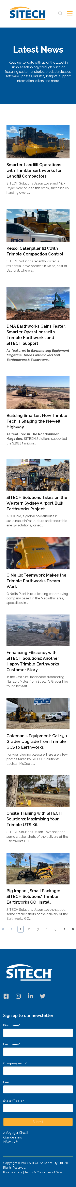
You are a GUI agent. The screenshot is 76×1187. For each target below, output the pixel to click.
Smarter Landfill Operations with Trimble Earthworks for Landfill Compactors (34, 170)
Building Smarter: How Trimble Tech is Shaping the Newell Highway (36, 421)
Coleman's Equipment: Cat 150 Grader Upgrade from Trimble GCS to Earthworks (36, 741)
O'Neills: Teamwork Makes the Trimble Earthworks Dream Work (36, 581)
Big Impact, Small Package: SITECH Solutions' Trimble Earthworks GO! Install (33, 896)
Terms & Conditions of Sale (43, 1172)
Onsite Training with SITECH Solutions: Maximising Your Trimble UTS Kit (34, 819)
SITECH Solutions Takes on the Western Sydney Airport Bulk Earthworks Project (36, 503)
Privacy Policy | (14, 1172)
